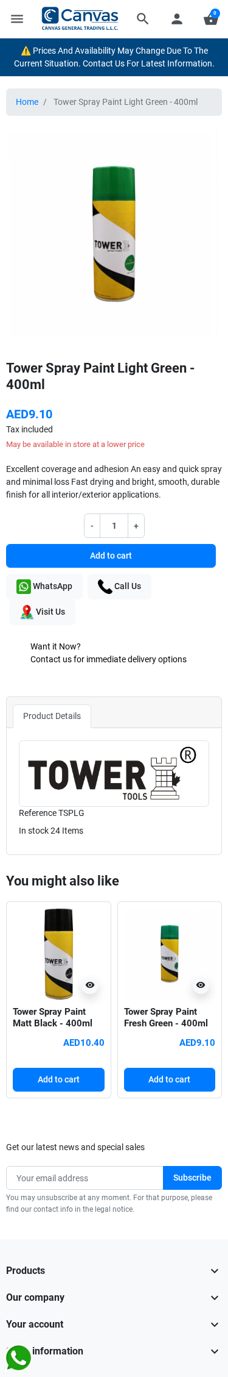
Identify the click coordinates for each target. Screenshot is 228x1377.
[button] (143, 19)
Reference (38, 813)
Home (27, 102)
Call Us (126, 586)
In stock (34, 830)
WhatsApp (51, 586)
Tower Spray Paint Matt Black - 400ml (52, 1017)
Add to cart (111, 555)
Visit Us (49, 612)
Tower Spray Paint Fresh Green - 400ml (166, 1017)
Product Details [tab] (52, 716)
